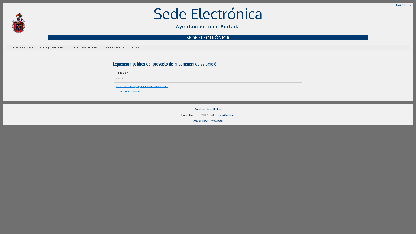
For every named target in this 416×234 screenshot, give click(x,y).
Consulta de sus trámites (84, 47)
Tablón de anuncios (114, 47)
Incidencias (138, 47)
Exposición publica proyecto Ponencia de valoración (142, 86)
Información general (22, 47)
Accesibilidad (200, 120)
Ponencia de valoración (128, 91)
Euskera (407, 5)
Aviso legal (217, 120)
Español (399, 5)
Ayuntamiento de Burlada (208, 108)
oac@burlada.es (227, 114)
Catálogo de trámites (52, 47)
